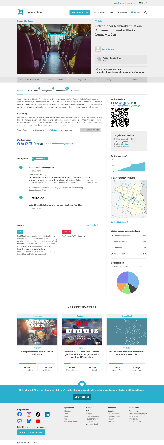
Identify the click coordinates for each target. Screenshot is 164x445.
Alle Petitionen (113, 414)
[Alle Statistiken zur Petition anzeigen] (129, 217)
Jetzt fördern (82, 397)
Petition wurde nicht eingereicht (41, 167)
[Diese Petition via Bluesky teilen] (22, 144)
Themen (111, 419)
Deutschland (37, 316)
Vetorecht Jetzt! (92, 424)
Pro (20, 232)
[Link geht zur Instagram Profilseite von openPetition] (29, 414)
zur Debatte (91, 225)
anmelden (131, 3)
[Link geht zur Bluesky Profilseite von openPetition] (29, 421)
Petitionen (98, 12)
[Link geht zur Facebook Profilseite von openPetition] (19, 414)
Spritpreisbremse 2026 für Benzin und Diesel (37, 353)
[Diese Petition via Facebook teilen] (18, 144)
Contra (66, 232)
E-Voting (89, 421)
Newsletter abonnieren (31, 432)
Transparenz (134, 411)
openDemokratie (92, 416)
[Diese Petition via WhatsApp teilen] (34, 144)
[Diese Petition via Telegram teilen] (37, 144)
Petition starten (80, 12)
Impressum (133, 419)
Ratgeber (111, 411)
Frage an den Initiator (90, 130)
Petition (20, 91)
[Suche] (145, 12)
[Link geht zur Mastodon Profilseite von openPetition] (19, 421)
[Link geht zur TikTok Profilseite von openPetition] (38, 414)
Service (110, 12)
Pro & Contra (33, 90)
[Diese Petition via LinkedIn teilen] (30, 144)
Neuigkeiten (47, 90)
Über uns (67, 411)
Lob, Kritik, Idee (70, 421)
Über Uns (122, 12)
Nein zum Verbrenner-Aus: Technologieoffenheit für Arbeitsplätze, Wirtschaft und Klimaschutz (82, 354)
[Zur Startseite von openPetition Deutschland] (29, 12)
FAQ (87, 411)
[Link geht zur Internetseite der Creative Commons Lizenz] (18, 443)
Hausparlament (92, 419)
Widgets (89, 414)
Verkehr (98, 21)
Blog (66, 416)
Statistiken (75, 91)
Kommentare (61, 90)
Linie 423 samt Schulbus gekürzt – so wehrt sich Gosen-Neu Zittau (55, 205)
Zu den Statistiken (118, 222)
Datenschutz (134, 416)
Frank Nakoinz (108, 49)
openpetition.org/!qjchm (62, 144)
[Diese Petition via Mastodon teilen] (26, 144)
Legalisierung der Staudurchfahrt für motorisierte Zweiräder (126, 353)
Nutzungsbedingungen (138, 414)
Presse (66, 419)
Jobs (66, 414)
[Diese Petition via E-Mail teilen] (41, 144)
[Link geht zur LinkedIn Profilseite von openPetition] (47, 414)
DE (142, 3)
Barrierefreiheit (135, 421)
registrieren (119, 3)
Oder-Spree (28, 21)
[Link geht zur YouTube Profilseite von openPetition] (38, 421)
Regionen (111, 421)
